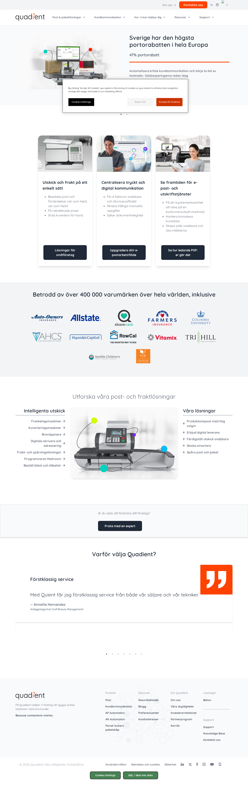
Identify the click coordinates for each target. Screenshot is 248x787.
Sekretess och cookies (145, 764)
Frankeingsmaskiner (46, 421)
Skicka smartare (199, 446)
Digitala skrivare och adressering (46, 443)
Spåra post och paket (202, 452)
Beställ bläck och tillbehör (42, 465)
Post (108, 700)
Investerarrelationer (184, 713)
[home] (30, 17)
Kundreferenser (148, 719)
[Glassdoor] (220, 764)
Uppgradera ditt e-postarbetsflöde (124, 252)
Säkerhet (170, 764)
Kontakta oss (211, 740)
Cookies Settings (105, 775)
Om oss (176, 700)
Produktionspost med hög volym (206, 423)
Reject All (140, 102)
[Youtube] (212, 764)
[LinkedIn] (182, 764)
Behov (207, 700)
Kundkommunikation (118, 706)
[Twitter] (190, 764)
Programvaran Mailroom (42, 459)
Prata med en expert (120, 526)
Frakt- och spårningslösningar (39, 452)
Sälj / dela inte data (140, 775)
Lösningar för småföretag (65, 252)
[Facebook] (197, 764)
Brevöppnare (51, 434)
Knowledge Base (214, 733)
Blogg (142, 706)
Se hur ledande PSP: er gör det (183, 252)
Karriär (175, 725)
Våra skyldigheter (182, 706)
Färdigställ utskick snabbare (208, 439)
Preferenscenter (148, 713)
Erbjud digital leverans (203, 432)
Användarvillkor (116, 764)
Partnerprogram (181, 719)
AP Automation (115, 713)
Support (208, 727)
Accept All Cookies (169, 102)
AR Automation (115, 719)
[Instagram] (204, 764)
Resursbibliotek (148, 700)
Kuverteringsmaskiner (44, 428)
